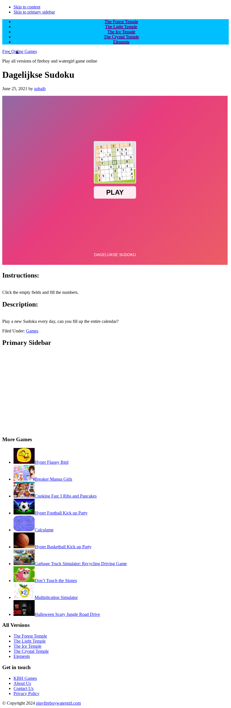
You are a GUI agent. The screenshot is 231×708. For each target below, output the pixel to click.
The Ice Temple (27, 646)
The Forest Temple (30, 636)
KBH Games (25, 678)
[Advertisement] (115, 391)
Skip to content (27, 7)
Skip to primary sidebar (34, 12)
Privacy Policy (26, 693)
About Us (22, 683)
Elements (22, 656)
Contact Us (24, 688)
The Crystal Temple (31, 651)
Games (32, 331)
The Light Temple (30, 641)
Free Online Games (19, 51)
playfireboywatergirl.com (58, 703)
